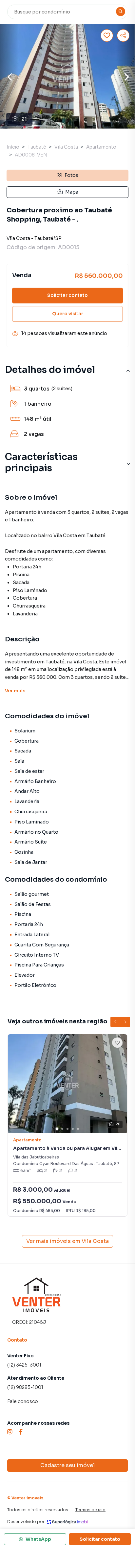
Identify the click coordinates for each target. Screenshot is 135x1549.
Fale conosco (22, 1401)
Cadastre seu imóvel (67, 1465)
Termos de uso (90, 1509)
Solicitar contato (67, 295)
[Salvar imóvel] (107, 35)
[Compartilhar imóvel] (123, 35)
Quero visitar (67, 314)
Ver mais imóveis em (67, 1241)
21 (24, 119)
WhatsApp (38, 1539)
